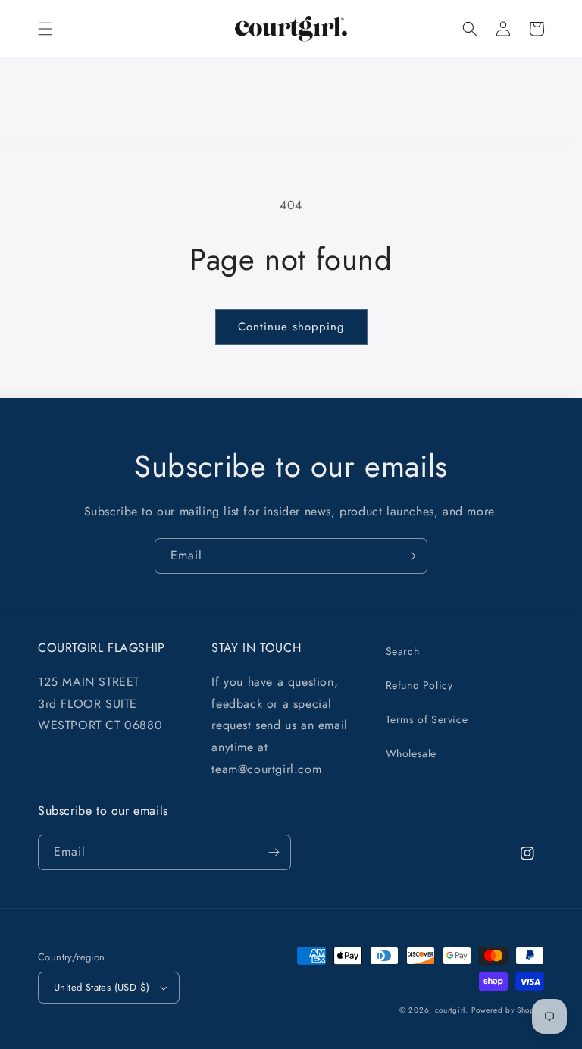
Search (403, 651)
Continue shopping (291, 326)
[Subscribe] (410, 556)
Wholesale (411, 753)
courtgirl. (451, 1010)
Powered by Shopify (507, 1010)
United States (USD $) (101, 987)
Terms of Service (427, 719)
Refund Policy (419, 685)
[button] (45, 28)
